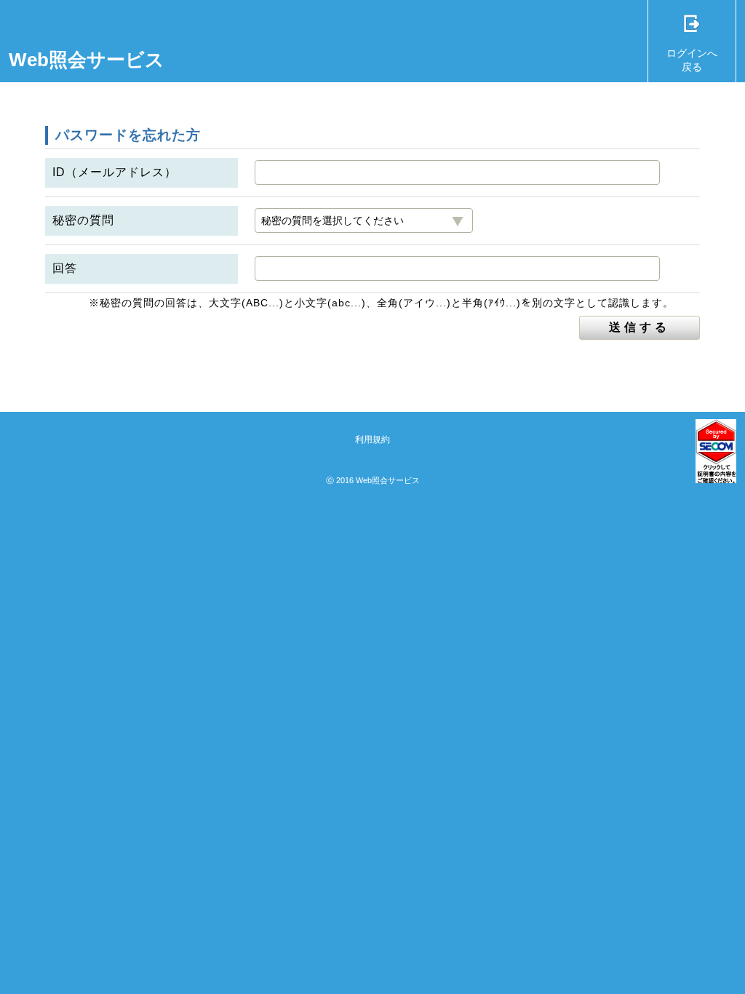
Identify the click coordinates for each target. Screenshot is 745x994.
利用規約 (372, 439)
